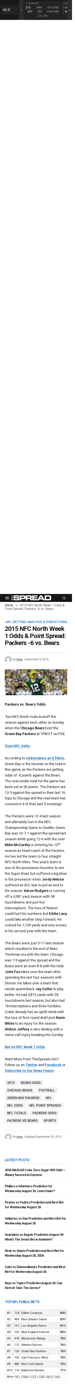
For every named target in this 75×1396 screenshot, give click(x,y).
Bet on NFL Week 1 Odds (25, 1047)
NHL (58, 1376)
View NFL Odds (17, 746)
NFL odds (15, 1105)
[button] (7, 598)
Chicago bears (19, 1090)
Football (47, 1090)
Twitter (31, 1065)
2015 (11, 1083)
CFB (33, 1376)
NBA (26, 1376)
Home (9, 605)
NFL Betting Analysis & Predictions (36, 622)
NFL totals (16, 1113)
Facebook (53, 1065)
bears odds (31, 1083)
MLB (50, 1376)
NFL (49, 1098)
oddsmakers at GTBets (45, 758)
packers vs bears (22, 1121)
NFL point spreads (45, 1105)
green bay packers (23, 1098)
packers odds (45, 1113)
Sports (50, 1121)
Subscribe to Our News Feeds (29, 1071)
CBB (41, 1376)
